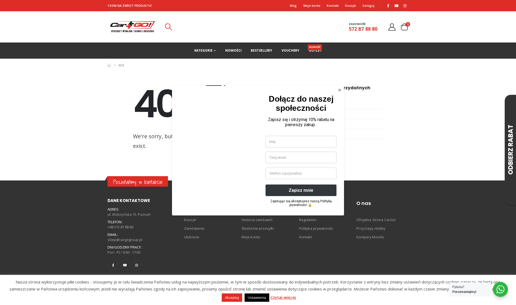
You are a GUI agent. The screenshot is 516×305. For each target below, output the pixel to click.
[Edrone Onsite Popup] (258, 152)
